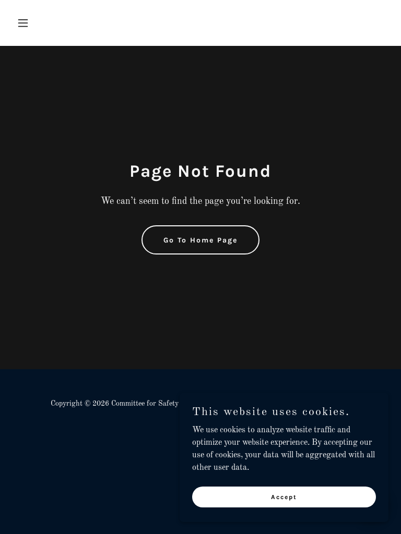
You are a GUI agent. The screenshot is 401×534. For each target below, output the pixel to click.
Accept (284, 496)
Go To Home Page (200, 240)
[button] (41, 23)
